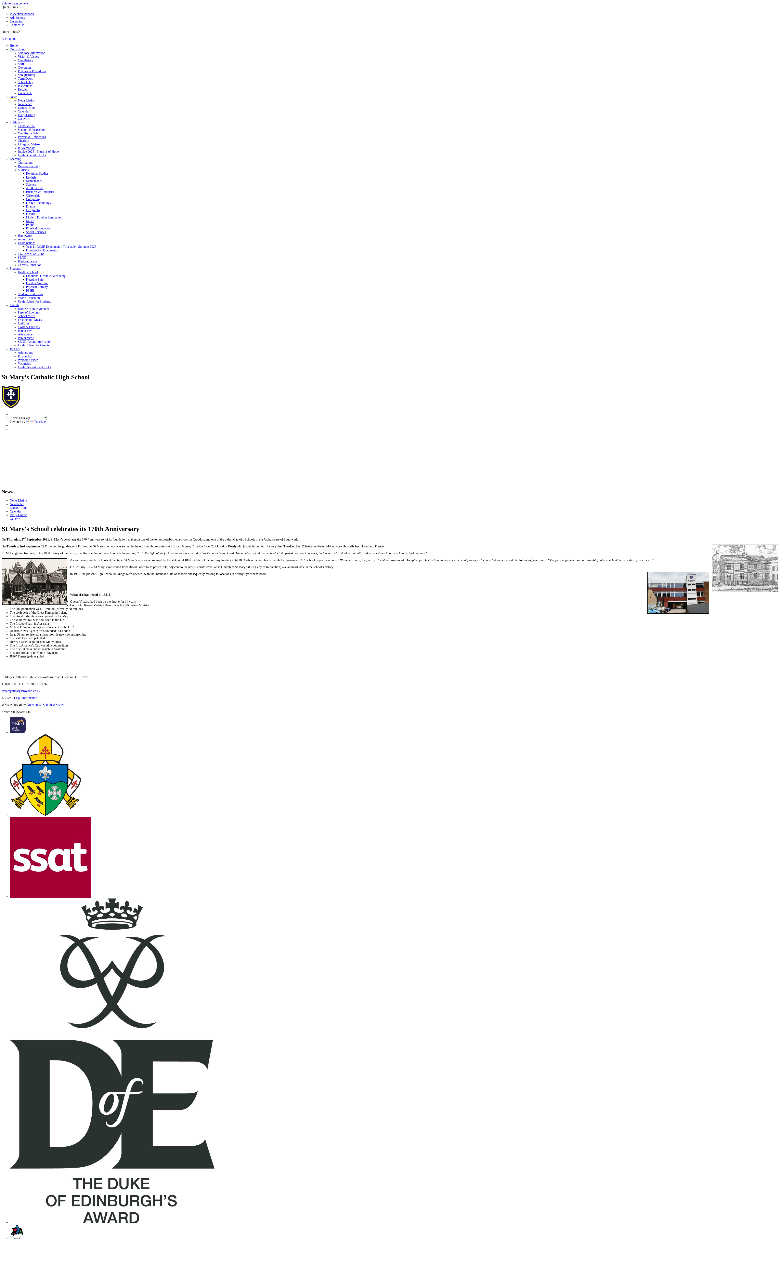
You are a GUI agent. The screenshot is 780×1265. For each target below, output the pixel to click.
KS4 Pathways (27, 261)
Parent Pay (25, 330)
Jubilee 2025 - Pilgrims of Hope (38, 151)
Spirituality (17, 122)
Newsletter (25, 104)
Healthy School (28, 272)
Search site (8, 712)
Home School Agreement (34, 308)
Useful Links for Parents (33, 345)
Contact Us (17, 25)
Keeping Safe (34, 279)
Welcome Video (28, 360)
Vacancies (16, 21)
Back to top (9, 38)
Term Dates (25, 78)
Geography (33, 210)
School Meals (26, 316)
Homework (25, 235)
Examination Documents (42, 250)
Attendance (25, 334)
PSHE (30, 224)
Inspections (25, 86)
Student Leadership (30, 294)
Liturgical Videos (29, 144)
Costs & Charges (29, 327)
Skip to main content (15, 3)
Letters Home (26, 107)
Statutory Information (31, 53)
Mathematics (34, 181)
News (13, 96)
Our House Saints (29, 133)
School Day (25, 82)
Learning (15, 159)
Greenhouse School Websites (45, 704)
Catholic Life (26, 126)
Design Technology (38, 202)
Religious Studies (37, 173)
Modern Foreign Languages (44, 217)
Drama (30, 206)
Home (14, 45)
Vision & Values (28, 56)
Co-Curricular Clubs (31, 254)
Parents (14, 305)
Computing (33, 199)
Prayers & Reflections (32, 137)
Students (15, 268)
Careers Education (29, 265)
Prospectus (25, 356)
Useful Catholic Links (32, 155)
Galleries (23, 118)
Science (31, 184)
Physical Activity (37, 287)
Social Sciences (36, 232)
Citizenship (33, 195)
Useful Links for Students (34, 301)
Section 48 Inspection (32, 129)
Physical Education (38, 228)
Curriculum (25, 162)
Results (22, 89)
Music (30, 221)
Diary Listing (26, 115)
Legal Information (25, 698)
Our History (25, 60)
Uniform (23, 323)
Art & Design (34, 188)
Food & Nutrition (37, 283)
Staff (21, 64)
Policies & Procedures (32, 71)
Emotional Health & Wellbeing (46, 276)
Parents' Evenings (29, 312)
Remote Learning (29, 166)
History (31, 213)
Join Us (15, 349)
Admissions (17, 17)
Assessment (25, 239)
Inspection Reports (22, 14)
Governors (24, 67)
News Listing (26, 100)
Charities (23, 140)
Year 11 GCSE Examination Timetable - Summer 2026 (61, 246)
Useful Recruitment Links (34, 367)
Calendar (23, 111)
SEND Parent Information (34, 341)
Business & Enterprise (40, 192)
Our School (17, 49)
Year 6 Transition (29, 297)
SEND (22, 257)
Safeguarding (26, 75)
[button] (19, 31)
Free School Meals (30, 319)
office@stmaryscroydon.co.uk (21, 691)
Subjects (23, 170)
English (31, 177)
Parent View (26, 338)
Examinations (26, 243)
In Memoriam (26, 148)
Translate (40, 421)
